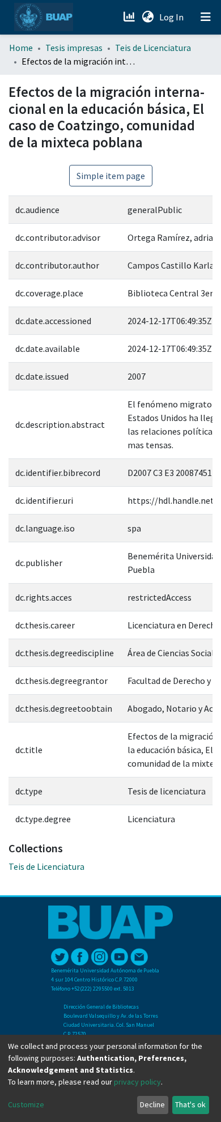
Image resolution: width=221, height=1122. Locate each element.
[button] (147, 17)
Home (21, 47)
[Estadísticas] (130, 17)
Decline (152, 1104)
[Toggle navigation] (205, 17)
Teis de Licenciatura (153, 47)
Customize (26, 1104)
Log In (172, 17)
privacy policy (137, 1082)
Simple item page (110, 175)
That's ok (190, 1104)
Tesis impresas (74, 47)
